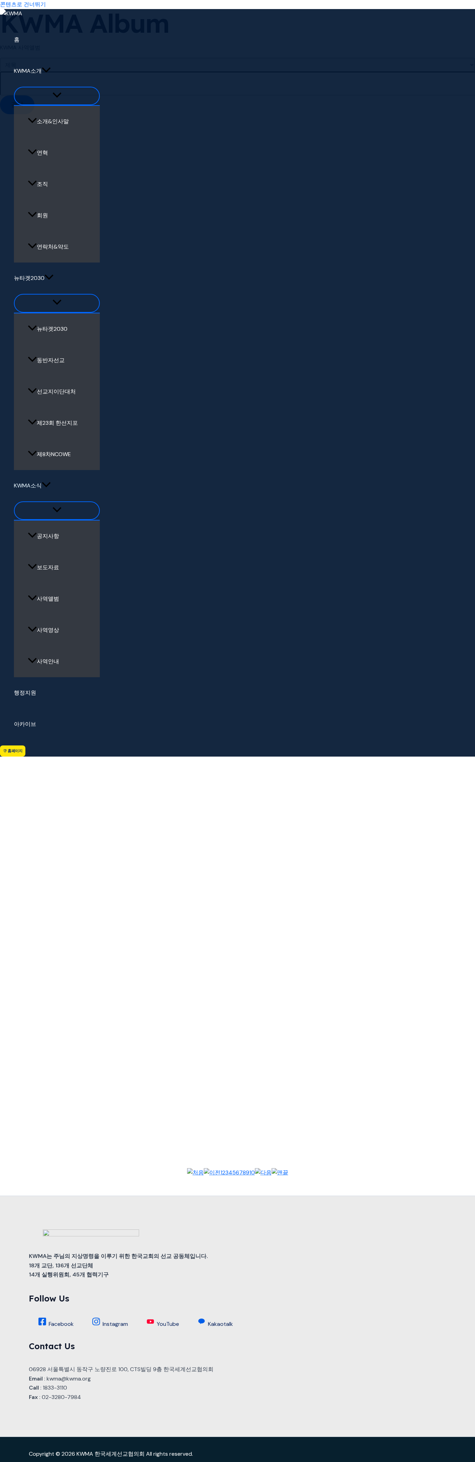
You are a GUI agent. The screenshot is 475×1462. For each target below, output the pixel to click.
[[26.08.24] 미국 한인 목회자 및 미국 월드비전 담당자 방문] (237, 150)
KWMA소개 (28, 71)
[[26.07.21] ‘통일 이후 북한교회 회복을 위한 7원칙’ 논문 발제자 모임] (237, 853)
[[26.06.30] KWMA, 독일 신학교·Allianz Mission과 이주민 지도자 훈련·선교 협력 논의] (237, 502)
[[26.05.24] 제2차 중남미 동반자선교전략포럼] (237, 619)
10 (252, 1172)
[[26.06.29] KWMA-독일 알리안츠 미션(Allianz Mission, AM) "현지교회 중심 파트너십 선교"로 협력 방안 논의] (237, 736)
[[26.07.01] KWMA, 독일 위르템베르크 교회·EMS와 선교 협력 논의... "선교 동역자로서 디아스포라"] (237, 1087)
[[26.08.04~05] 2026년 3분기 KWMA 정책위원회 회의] (237, 384)
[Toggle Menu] (57, 96)
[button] (46, 71)
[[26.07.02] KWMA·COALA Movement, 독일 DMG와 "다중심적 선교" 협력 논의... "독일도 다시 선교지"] (237, 970)
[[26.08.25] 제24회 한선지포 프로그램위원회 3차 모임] (237, 267)
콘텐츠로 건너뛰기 (23, 4)
